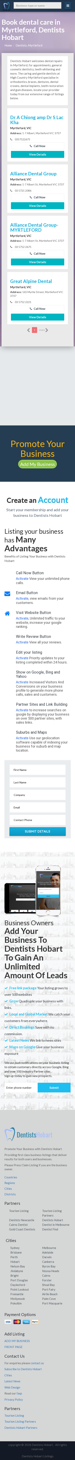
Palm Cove (49, 1298)
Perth (14, 1257)
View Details (37, 154)
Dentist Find (50, 1229)
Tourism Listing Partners (20, 1421)
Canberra (48, 1261)
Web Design (12, 1387)
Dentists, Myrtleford (29, 45)
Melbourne (49, 1248)
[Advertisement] (37, 386)
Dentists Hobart (52, 1220)
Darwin (47, 1257)
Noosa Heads (50, 1271)
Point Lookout (19, 1289)
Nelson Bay (17, 1266)
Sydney (15, 1248)
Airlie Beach (50, 1294)
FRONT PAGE (13, 1347)
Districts (10, 1194)
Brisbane (16, 1252)
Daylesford (17, 1285)
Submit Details (37, 831)
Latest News (12, 1381)
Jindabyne (16, 1271)
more (42, 329)
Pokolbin (16, 1303)
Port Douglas (19, 1280)
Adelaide (47, 1252)
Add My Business (37, 464)
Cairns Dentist (18, 1224)
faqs (19, 1393)
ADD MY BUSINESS (17, 1341)
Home (8, 45)
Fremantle (16, 1294)
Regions (9, 1183)
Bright (14, 1275)
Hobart (15, 1261)
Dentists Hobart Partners (20, 1427)
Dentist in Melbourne (55, 1224)
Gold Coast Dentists (22, 1229)
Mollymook (17, 1298)
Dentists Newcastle (21, 1220)
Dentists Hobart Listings (37, 1456)
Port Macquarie (52, 1303)
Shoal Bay (48, 1285)
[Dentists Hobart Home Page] (28, 1136)
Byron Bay (49, 1266)
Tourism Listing (19, 1210)
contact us (37, 1363)
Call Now (39, 146)
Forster (47, 1280)
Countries (10, 1177)
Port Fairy (48, 1289)
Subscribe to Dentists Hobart (23, 1369)
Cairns (46, 1275)
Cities (8, 1188)
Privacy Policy (13, 1399)
